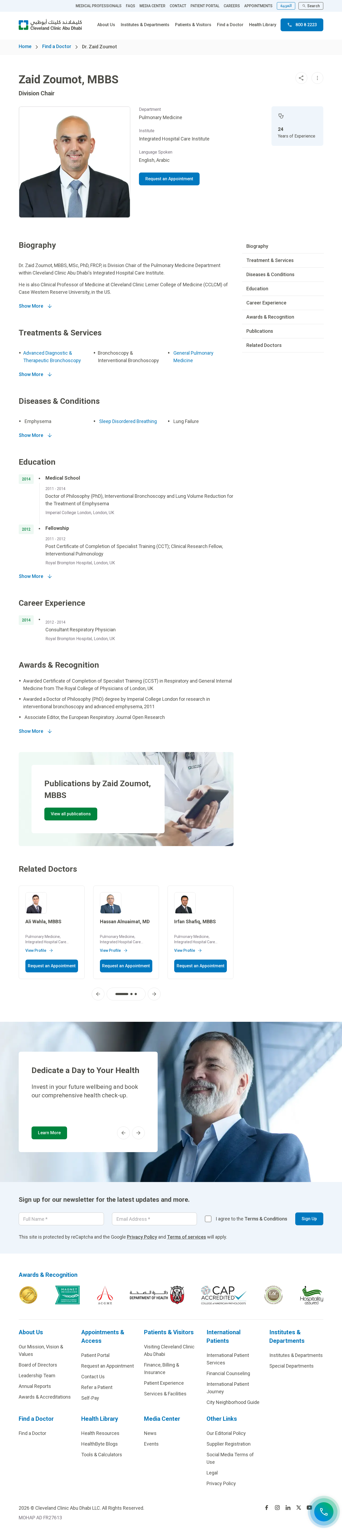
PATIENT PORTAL (205, 6)
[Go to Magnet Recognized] (67, 1295)
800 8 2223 (306, 24)
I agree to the (251, 1219)
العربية (286, 5)
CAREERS (232, 6)
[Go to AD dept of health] (157, 1295)
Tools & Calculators (101, 1454)
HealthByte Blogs (99, 1444)
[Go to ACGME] (105, 1295)
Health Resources (100, 1433)
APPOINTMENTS (258, 6)
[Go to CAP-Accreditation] (224, 1295)
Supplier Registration (229, 1444)
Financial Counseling (228, 1373)
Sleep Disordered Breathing (128, 421)
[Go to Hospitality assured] (312, 1295)
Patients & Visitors (193, 24)
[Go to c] (273, 1295)
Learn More (49, 1132)
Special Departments (291, 1366)
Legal (212, 1473)
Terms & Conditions (265, 1219)
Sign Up (309, 1218)
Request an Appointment (169, 178)
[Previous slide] (98, 994)
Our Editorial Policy (226, 1433)
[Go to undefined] (266, 1507)
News (150, 1433)
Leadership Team (37, 1375)
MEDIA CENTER (152, 6)
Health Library (262, 24)
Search (313, 6)
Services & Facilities (165, 1393)
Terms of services (186, 1237)
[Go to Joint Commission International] (28, 1295)
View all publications (71, 813)
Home (25, 46)
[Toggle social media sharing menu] (301, 78)
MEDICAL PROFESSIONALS (99, 6)
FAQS (130, 6)
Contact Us (93, 1376)
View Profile (35, 950)
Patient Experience (164, 1383)
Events (151, 1444)
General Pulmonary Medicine (193, 356)
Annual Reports (35, 1386)
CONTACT (178, 6)
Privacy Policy (142, 1237)
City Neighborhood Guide (233, 1402)
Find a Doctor (230, 24)
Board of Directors (38, 1365)
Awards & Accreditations (45, 1397)
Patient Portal (95, 1355)
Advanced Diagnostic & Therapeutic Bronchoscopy (52, 356)
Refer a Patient (96, 1387)
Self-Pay (90, 1398)
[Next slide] (154, 994)
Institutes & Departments (145, 24)
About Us (106, 24)
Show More (31, 306)
